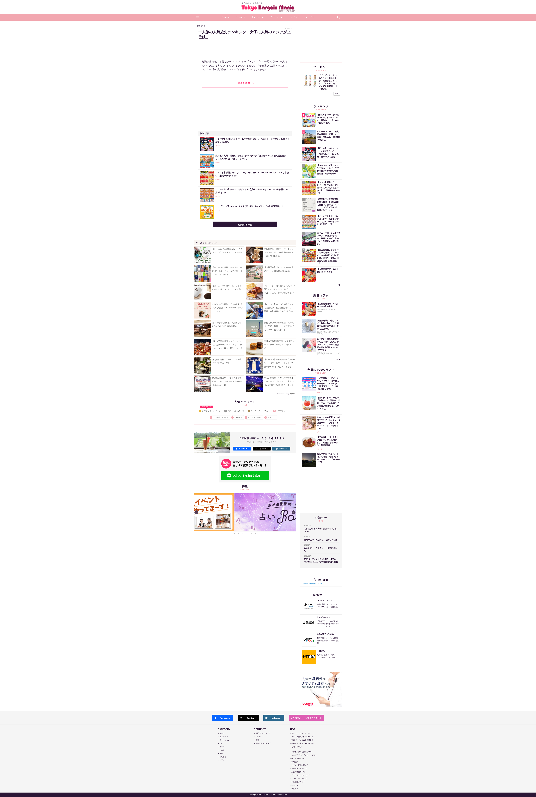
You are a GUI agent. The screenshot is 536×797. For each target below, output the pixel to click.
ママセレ (280, 411)
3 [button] (242, 533)
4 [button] (247, 533)
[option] (245, 512)
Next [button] (293, 512)
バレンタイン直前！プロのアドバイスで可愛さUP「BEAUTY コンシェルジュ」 (227, 307)
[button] (197, 17)
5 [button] (251, 533)
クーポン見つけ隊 (235, 411)
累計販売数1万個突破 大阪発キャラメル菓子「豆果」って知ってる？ (279, 344)
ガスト (270, 417)
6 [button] (255, 533)
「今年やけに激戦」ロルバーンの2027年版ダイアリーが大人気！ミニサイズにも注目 (227, 270)
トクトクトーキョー (259, 411)
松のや (237, 417)
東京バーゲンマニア (268, 7)
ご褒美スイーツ (219, 417)
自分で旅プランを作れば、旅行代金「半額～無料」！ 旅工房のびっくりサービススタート (279, 326)
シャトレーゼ (253, 417)
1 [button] (234, 533)
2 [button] (238, 533)
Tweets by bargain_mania (312, 583)
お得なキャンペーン (210, 410)
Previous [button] (196, 512)
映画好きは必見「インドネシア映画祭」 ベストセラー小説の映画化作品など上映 (227, 381)
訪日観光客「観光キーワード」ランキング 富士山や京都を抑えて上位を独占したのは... (279, 252)
